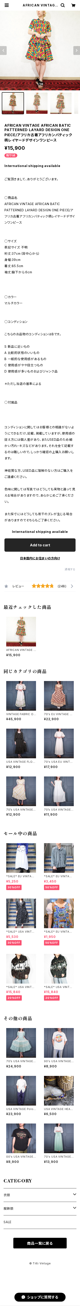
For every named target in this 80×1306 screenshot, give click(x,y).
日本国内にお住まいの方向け (40, 558)
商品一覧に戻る (40, 1243)
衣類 (7, 1195)
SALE (8, 1222)
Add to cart (40, 545)
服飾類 (8, 1208)
